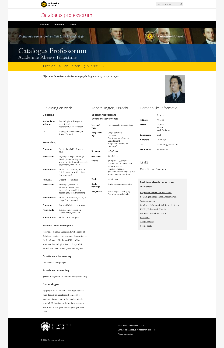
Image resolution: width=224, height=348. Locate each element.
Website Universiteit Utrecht (153, 213)
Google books (146, 226)
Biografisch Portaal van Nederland (156, 193)
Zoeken (72, 24)
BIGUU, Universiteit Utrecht (153, 209)
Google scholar (146, 222)
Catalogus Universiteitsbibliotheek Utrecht (160, 205)
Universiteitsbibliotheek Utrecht (131, 325)
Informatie (59, 24)
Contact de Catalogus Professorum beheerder (137, 330)
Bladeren (45, 24)
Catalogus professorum (66, 15)
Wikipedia (144, 218)
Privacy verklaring (125, 334)
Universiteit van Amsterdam (153, 169)
